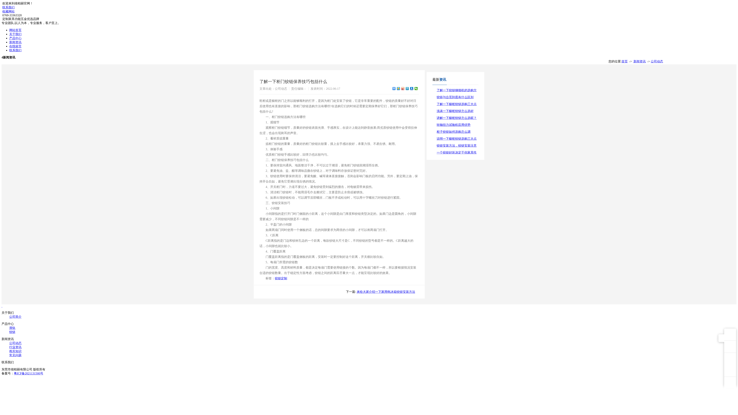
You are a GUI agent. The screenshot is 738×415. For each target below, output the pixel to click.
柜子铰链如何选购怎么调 (453, 131)
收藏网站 (8, 11)
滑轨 (12, 328)
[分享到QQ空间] (398, 88)
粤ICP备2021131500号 (28, 373)
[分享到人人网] (411, 88)
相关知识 (15, 351)
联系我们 (8, 7)
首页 (625, 61)
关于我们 (15, 34)
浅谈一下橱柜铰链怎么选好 (455, 111)
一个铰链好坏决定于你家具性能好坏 (457, 153)
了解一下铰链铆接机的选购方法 (457, 91)
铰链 (12, 332)
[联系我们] (730, 347)
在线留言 (15, 46)
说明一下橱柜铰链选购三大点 (457, 138)
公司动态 (657, 61)
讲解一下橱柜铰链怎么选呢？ (457, 118)
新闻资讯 (15, 42)
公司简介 (15, 316)
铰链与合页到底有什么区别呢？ (455, 98)
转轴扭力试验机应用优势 (453, 124)
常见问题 (15, 355)
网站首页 (15, 30)
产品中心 (15, 38)
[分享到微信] (416, 88)
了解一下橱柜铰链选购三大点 (457, 104)
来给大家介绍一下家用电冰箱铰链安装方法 (386, 291)
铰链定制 (281, 278)
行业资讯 (15, 347)
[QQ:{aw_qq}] (730, 334)
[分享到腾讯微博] (407, 88)
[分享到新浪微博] (403, 88)
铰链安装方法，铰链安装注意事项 (457, 146)
